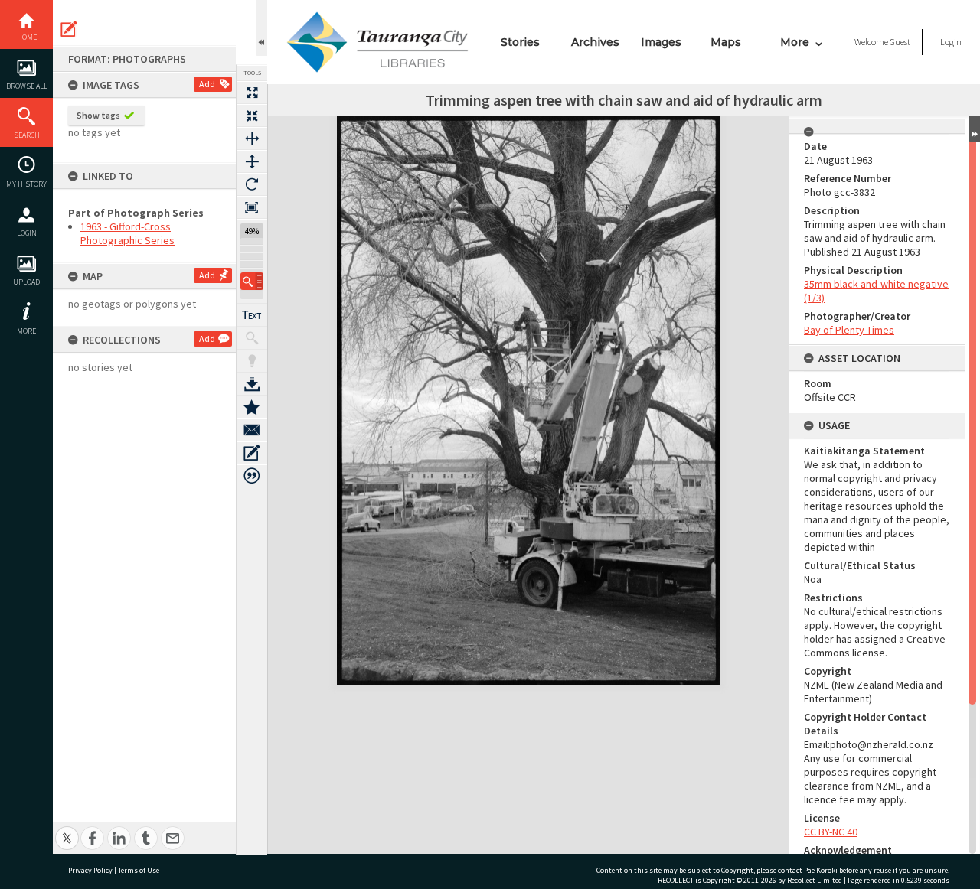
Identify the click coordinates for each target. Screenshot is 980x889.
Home (27, 37)
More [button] (26, 331)
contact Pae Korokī (808, 870)
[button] (251, 281)
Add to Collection (252, 407)
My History (26, 184)
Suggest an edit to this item (68, 29)
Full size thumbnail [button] (252, 92)
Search (27, 135)
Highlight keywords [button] (252, 361)
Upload (26, 282)
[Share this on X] (67, 830)
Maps (725, 42)
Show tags (98, 115)
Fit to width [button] (252, 138)
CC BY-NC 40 (831, 832)
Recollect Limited (814, 880)
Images (661, 42)
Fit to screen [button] (252, 115)
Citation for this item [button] (252, 475)
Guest (900, 41)
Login (27, 233)
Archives (595, 42)
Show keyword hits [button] (252, 338)
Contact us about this (252, 429)
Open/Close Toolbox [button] (261, 28)
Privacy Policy (90, 870)
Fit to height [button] (252, 161)
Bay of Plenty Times (849, 330)
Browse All (26, 86)
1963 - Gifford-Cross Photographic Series (127, 233)
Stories (520, 42)
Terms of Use (138, 870)
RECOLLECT (676, 880)
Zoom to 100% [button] (252, 207)
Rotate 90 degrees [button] (252, 184)
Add (207, 84)
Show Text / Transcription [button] (252, 315)
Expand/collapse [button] (974, 129)
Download (252, 384)
